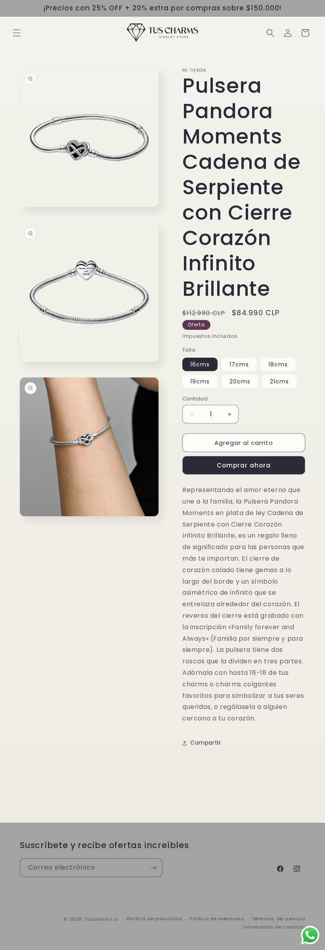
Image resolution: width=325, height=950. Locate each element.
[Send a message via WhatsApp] (310, 935)
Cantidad (195, 398)
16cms (200, 364)
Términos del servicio (278, 919)
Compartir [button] (205, 743)
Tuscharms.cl (101, 919)
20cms (239, 381)
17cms (239, 364)
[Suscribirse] (153, 867)
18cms (278, 364)
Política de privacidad (154, 919)
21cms (279, 381)
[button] (16, 33)
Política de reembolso (217, 919)
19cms (200, 381)
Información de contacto (274, 927)
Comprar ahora (244, 465)
